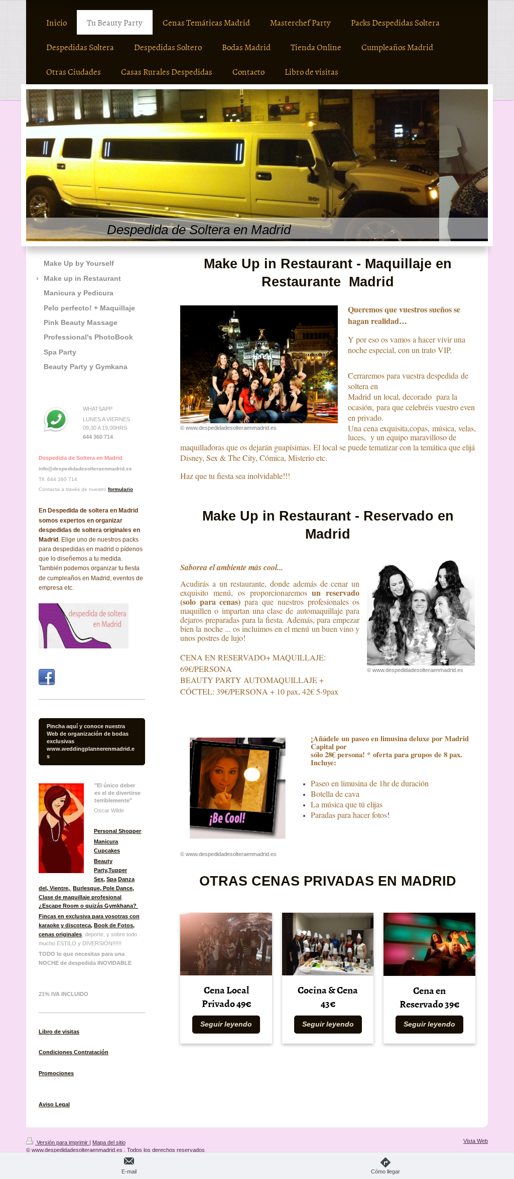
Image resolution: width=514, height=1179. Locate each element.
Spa (111, 879)
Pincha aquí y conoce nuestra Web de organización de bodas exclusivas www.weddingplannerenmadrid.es (91, 741)
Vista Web (475, 1141)
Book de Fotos (113, 925)
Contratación (90, 1052)
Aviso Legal (54, 1104)
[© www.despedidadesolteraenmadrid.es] (259, 364)
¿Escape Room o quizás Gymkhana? (88, 906)
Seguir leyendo (226, 1024)
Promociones (56, 1073)
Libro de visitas (59, 1032)
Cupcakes (107, 851)
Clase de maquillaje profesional (80, 897)
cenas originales (60, 934)
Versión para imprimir (62, 1142)
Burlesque (86, 888)
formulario (120, 489)
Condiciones (55, 1052)
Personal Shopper (117, 831)
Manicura (106, 841)
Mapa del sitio (108, 1142)
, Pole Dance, (117, 888)
